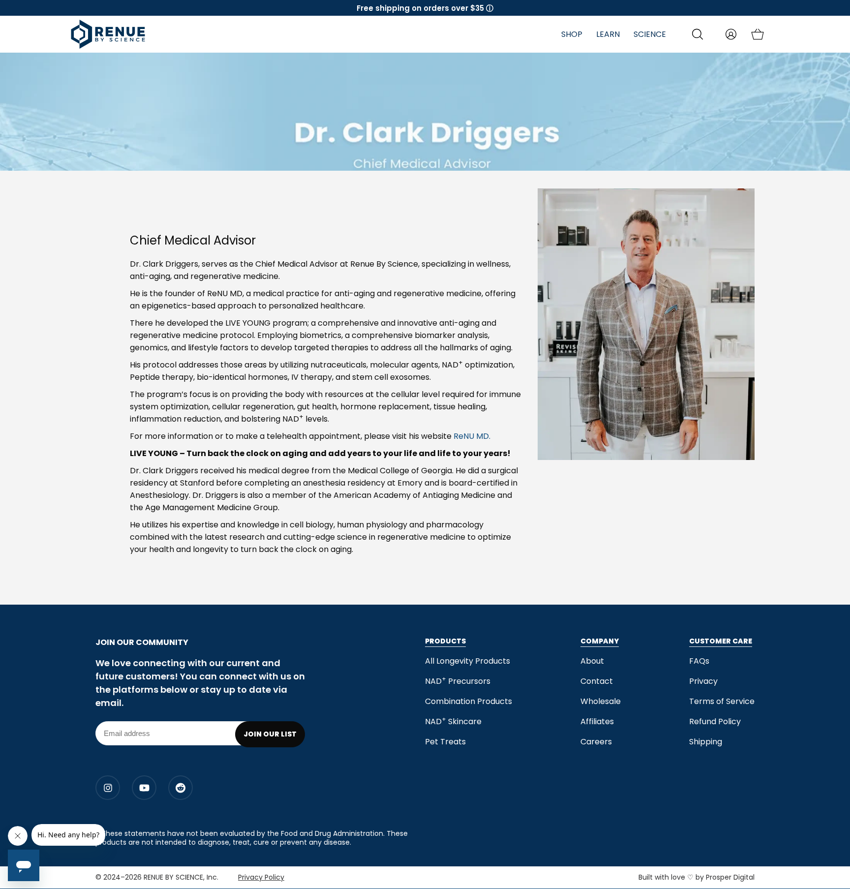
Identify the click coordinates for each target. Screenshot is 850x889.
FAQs (699, 661)
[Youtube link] (144, 787)
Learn (608, 34)
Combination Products (468, 701)
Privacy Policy (261, 877)
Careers (596, 741)
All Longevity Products (467, 661)
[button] (425, 8)
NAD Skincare (453, 721)
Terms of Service (722, 701)
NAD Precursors (458, 681)
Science (650, 34)
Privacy (703, 681)
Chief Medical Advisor (193, 240)
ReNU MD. (472, 436)
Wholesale (600, 701)
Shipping (705, 741)
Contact (596, 681)
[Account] (731, 34)
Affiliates (597, 721)
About (592, 661)
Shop (571, 34)
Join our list (270, 734)
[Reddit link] (180, 787)
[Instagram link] (107, 787)
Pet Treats (445, 741)
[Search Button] (697, 34)
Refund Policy (715, 721)
